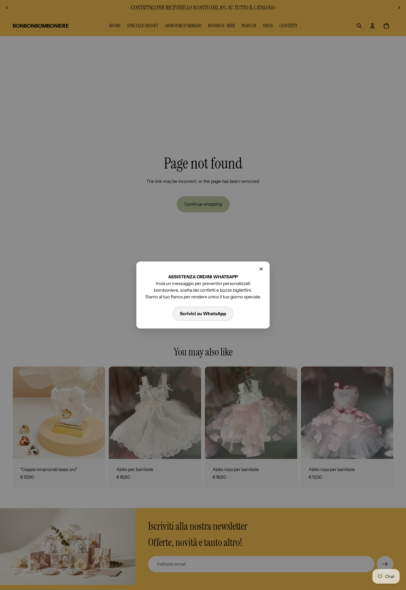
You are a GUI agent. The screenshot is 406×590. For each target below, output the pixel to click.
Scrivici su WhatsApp (203, 313)
